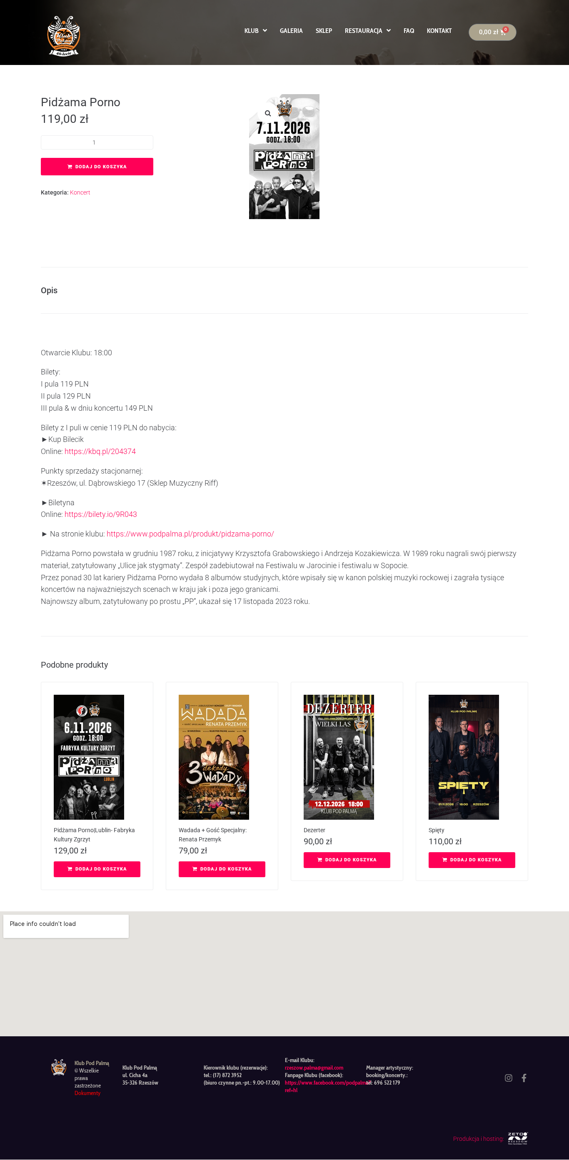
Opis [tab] (49, 290)
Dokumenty (87, 1093)
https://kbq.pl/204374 (100, 451)
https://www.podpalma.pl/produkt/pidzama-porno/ (190, 533)
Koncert (80, 192)
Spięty (436, 830)
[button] (267, 112)
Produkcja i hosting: (478, 1138)
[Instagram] (508, 1078)
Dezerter (314, 830)
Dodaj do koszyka (101, 167)
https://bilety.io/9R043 (101, 514)
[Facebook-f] (524, 1078)
